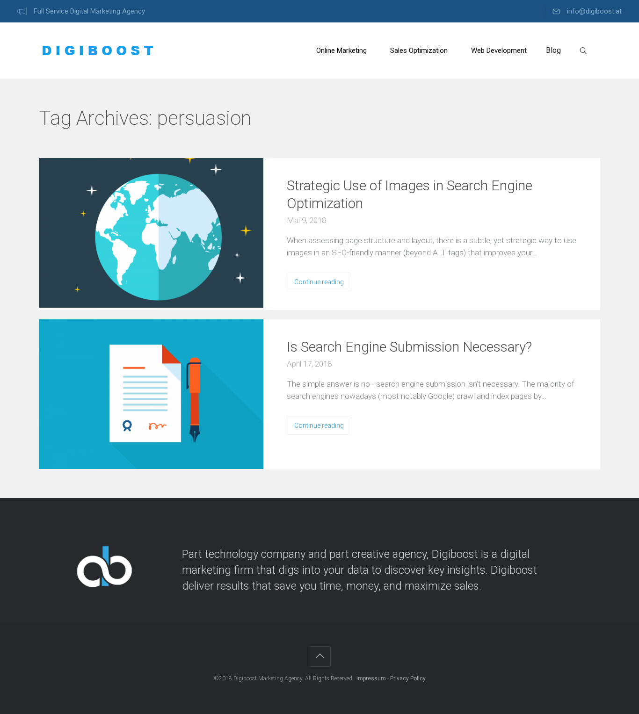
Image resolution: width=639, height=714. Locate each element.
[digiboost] (97, 50)
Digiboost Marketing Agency (267, 678)
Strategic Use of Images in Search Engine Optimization (409, 194)
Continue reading (319, 282)
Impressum (371, 678)
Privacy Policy (408, 678)
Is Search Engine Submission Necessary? (409, 347)
